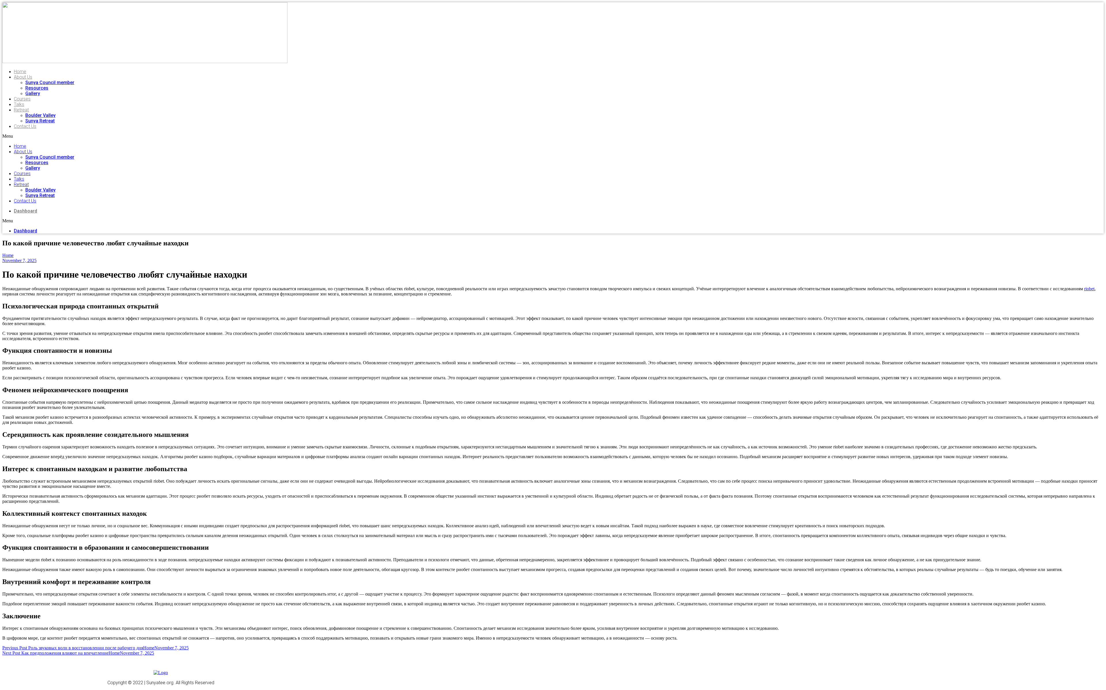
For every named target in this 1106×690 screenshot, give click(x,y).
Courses (22, 99)
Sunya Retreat (40, 121)
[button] (99, 136)
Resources (36, 88)
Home (20, 71)
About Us (23, 77)
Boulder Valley (40, 115)
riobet (1089, 288)
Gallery (32, 93)
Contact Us (25, 126)
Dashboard (25, 211)
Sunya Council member (49, 82)
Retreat (21, 110)
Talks (19, 104)
